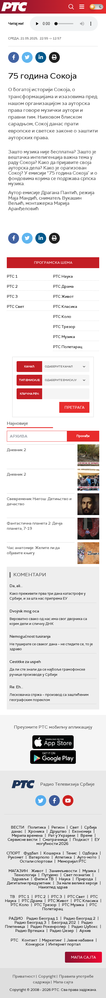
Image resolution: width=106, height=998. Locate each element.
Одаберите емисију (61, 380)
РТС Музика (64, 336)
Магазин (18, 870)
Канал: (29, 366)
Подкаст (81, 839)
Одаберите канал (59, 366)
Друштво (58, 831)
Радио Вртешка (29, 930)
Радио (16, 918)
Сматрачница (55, 839)
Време (86, 835)
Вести (17, 827)
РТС (14, 940)
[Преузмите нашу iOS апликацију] (53, 742)
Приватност (24, 976)
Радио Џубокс (84, 926)
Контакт (29, 940)
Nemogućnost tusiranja (30, 636)
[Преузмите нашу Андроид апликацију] (53, 757)
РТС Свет (15, 306)
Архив (85, 930)
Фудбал (31, 853)
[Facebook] (13, 57)
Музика (89, 870)
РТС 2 (12, 286)
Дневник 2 (16, 449)
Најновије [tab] (17, 423)
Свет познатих (77, 874)
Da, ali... (16, 585)
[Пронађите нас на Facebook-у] (54, 800)
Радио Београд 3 (30, 922)
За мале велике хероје (77, 883)
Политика (37, 827)
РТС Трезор (64, 326)
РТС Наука (63, 276)
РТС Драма (63, 286)
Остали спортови (36, 861)
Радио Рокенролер (48, 926)
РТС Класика (65, 306)
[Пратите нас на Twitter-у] (40, 800)
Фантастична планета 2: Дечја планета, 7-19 (35, 526)
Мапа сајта (83, 957)
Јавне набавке (80, 940)
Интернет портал (64, 944)
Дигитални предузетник (29, 883)
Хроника (36, 831)
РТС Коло (62, 316)
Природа (84, 878)
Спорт (13, 853)
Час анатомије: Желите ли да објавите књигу (33, 550)
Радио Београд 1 (42, 918)
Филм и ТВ (44, 878)
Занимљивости (63, 870)
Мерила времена (27, 835)
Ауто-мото (86, 857)
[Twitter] (27, 57)
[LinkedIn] (40, 57)
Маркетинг (52, 940)
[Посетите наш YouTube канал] (68, 800)
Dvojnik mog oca (24, 611)
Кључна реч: (29, 393)
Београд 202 (64, 922)
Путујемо (50, 874)
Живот (37, 870)
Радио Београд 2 (79, 918)
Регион (57, 827)
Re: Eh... (16, 686)
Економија (81, 831)
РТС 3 (12, 296)
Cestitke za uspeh (25, 661)
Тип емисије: (29, 380)
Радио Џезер (62, 930)
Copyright (47, 976)
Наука (64, 878)
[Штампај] (54, 57)
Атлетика (63, 857)
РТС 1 (12, 276)
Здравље (20, 878)
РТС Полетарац (67, 346)
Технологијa (25, 874)
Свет (74, 827)
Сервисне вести (22, 839)
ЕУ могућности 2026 (68, 841)
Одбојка (90, 853)
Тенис (71, 853)
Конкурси (35, 944)
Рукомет (15, 857)
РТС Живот (63, 296)
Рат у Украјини (61, 835)
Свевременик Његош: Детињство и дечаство (39, 501)
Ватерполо (39, 857)
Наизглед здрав (53, 887)
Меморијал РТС (72, 861)
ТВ (12, 896)
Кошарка (52, 853)
